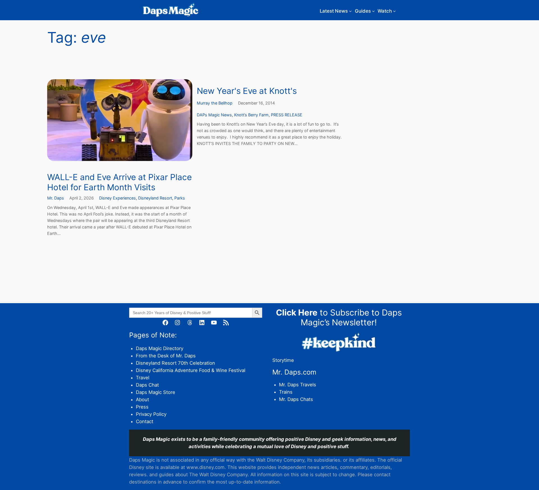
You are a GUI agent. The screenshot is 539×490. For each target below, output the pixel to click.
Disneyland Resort (155, 198)
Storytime (283, 360)
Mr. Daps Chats (296, 399)
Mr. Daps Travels (297, 384)
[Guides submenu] (373, 11)
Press (142, 407)
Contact (144, 421)
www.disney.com (205, 467)
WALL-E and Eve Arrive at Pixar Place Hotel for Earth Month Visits (119, 182)
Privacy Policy (151, 414)
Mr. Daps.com (294, 372)
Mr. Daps (55, 198)
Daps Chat (147, 385)
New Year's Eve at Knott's (247, 91)
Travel (142, 377)
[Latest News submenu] (350, 11)
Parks (179, 198)
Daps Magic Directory (159, 348)
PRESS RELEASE (286, 114)
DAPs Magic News (214, 114)
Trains (286, 392)
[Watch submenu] (394, 11)
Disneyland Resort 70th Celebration (175, 363)
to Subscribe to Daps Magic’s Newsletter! (339, 317)
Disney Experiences (117, 198)
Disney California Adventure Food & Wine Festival (190, 370)
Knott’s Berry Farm (251, 114)
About (142, 399)
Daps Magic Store (155, 392)
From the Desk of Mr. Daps (166, 356)
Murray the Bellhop (214, 103)
